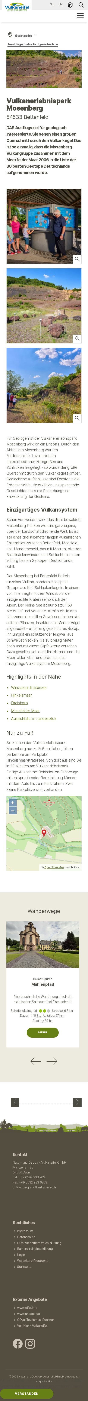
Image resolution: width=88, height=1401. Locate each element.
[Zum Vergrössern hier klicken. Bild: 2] (77, 259)
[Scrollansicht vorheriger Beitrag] (36, 1061)
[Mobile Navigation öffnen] (80, 15)
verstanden (26, 1393)
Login (21, 1255)
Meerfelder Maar (25, 711)
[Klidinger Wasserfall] (77, 1102)
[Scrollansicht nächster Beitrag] (52, 1061)
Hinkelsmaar (21, 695)
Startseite (23, 36)
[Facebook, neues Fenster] (18, 1344)
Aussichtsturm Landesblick (33, 718)
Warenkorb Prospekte (32, 1261)
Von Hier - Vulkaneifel (32, 1326)
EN (60, 4)
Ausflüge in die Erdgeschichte (32, 44)
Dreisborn (19, 703)
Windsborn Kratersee (28, 687)
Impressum (25, 1231)
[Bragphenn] (15, 1102)
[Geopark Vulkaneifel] (17, 6)
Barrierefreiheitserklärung (35, 1249)
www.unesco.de (28, 1314)
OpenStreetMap (54, 867)
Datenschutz (26, 1237)
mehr (42, 1032)
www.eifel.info (27, 1308)
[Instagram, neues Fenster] (30, 1344)
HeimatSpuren (42, 979)
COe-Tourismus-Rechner (35, 1320)
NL (51, 4)
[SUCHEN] (81, 4)
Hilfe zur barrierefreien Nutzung (39, 1243)
